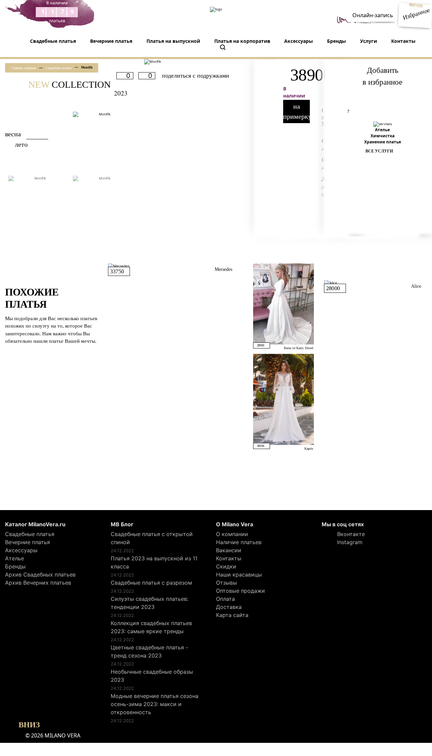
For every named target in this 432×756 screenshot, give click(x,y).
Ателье (382, 130)
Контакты (403, 41)
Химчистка (383, 136)
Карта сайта (232, 615)
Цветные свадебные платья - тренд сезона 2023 (149, 651)
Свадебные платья (53, 41)
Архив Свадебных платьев (40, 574)
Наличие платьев (239, 542)
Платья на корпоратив (242, 41)
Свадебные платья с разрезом (151, 582)
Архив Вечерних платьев (38, 582)
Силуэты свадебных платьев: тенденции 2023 (149, 602)
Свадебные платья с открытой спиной (152, 538)
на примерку (296, 111)
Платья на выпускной (173, 41)
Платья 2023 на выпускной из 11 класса (154, 562)
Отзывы (226, 582)
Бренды (336, 41)
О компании (232, 534)
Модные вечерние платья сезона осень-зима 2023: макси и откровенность (154, 704)
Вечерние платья (111, 41)
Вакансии (228, 550)
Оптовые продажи (240, 590)
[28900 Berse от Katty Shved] (283, 303)
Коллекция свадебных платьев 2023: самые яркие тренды (151, 627)
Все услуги (379, 151)
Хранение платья (382, 142)
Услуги (368, 41)
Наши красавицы (239, 574)
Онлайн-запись (372, 15)
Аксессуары (298, 41)
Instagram (348, 542)
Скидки (226, 566)
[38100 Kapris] (283, 399)
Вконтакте (350, 534)
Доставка (229, 607)
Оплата (225, 598)
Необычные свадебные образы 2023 (152, 675)
